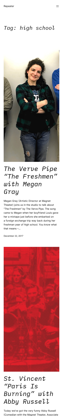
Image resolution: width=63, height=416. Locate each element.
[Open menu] (57, 6)
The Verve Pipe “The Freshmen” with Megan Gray (30, 180)
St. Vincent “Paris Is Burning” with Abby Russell (28, 390)
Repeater (9, 6)
